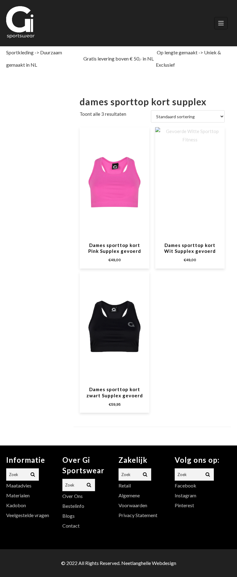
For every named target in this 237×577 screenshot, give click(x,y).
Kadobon (16, 505)
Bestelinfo (73, 506)
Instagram (185, 495)
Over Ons (72, 496)
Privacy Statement (137, 515)
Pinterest (184, 505)
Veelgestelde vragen (27, 515)
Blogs (68, 516)
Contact (71, 526)
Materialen (18, 495)
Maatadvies (18, 485)
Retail (124, 485)
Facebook (185, 485)
